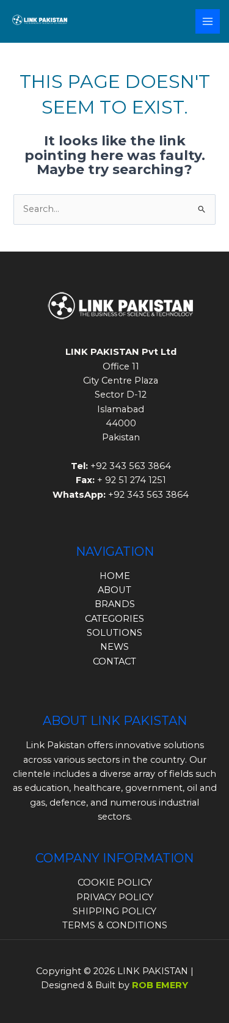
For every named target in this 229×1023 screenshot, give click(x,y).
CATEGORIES (114, 618)
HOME (115, 575)
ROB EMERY (160, 985)
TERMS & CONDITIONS (114, 925)
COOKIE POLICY (115, 882)
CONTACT (114, 661)
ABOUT (114, 589)
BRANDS (115, 604)
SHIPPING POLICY (114, 911)
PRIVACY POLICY (114, 897)
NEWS (114, 646)
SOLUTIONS (114, 632)
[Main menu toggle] (207, 21)
